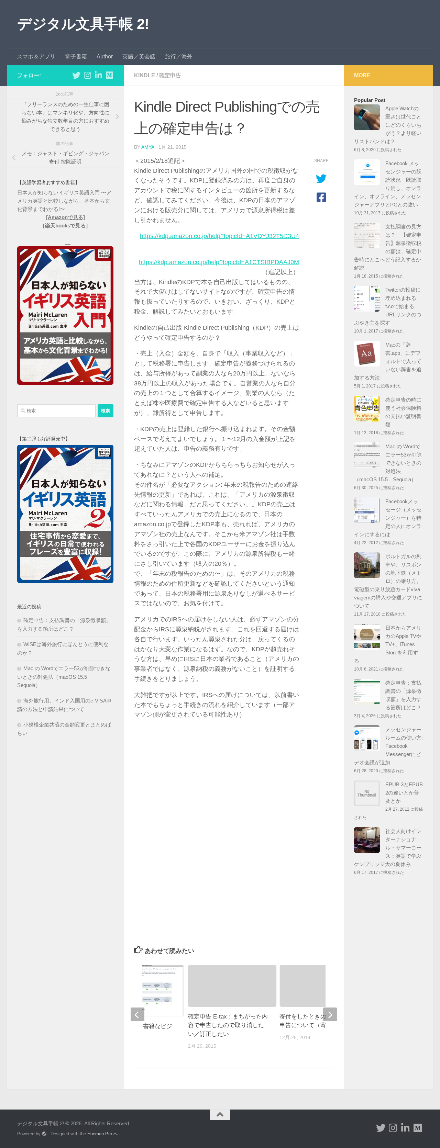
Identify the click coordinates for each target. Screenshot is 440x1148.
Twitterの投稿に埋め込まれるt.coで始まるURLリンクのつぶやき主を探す (387, 306)
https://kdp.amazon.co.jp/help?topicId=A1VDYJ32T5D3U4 (219, 236)
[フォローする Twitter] (76, 75)
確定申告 (170, 75)
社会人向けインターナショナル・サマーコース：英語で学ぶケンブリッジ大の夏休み (387, 847)
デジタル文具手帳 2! (83, 24)
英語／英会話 (138, 56)
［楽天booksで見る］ (65, 225)
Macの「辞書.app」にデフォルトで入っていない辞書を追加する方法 (387, 361)
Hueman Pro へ (102, 1133)
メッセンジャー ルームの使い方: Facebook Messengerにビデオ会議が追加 (388, 746)
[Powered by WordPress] (44, 1134)
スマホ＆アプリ (36, 56)
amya (147, 147)
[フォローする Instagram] (87, 75)
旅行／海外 (178, 56)
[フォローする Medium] (109, 75)
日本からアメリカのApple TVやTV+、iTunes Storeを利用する (387, 644)
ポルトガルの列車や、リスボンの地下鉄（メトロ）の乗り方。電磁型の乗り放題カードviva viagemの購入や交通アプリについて (388, 581)
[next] (330, 1014)
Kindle (144, 75)
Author (105, 56)
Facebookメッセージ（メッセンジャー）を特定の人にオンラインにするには (387, 517)
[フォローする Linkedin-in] (98, 75)
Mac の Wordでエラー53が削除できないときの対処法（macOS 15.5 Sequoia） (63, 676)
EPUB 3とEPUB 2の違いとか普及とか (404, 792)
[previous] (137, 1014)
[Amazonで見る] (65, 217)
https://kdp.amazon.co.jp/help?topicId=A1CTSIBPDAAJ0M (219, 262)
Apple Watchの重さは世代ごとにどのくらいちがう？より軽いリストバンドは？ (387, 124)
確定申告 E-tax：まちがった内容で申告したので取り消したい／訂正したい (228, 1025)
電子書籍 (76, 56)
